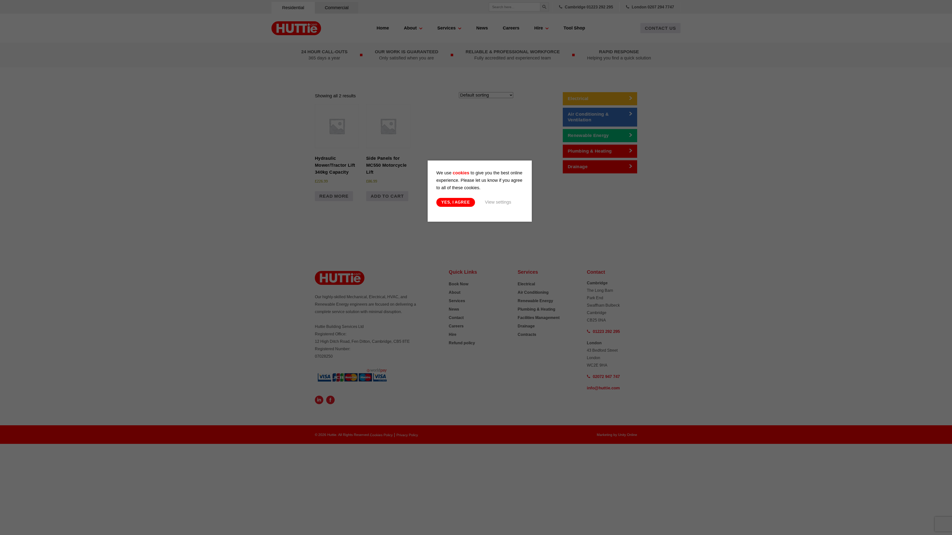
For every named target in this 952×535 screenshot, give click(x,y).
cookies (461, 172)
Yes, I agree (455, 202)
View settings (498, 202)
